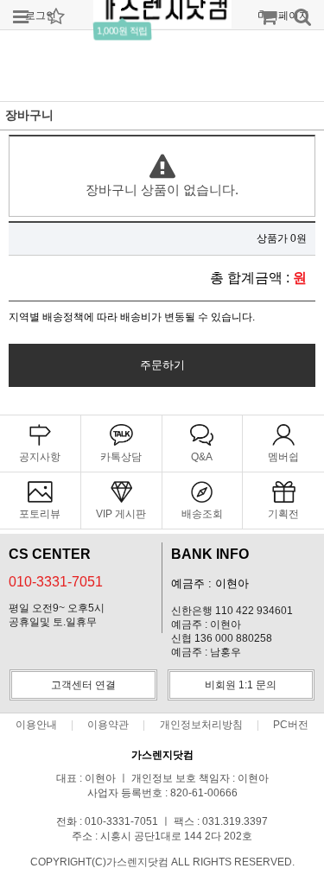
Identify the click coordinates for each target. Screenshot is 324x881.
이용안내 (36, 724)
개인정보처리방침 (201, 724)
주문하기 (162, 364)
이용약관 (108, 724)
